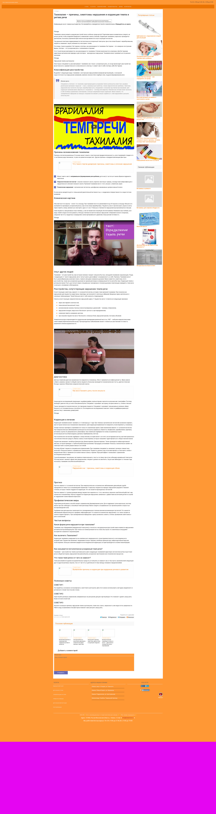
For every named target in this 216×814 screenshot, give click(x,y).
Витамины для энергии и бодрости (148, 208)
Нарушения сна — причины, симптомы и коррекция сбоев (96, 468)
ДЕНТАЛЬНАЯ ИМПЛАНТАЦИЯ (60, 703)
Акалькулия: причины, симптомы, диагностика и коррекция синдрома (94, 641)
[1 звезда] (54, 617)
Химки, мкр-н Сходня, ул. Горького (102, 686)
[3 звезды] (57, 617)
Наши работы (112, 6)
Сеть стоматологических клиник (10, 2)
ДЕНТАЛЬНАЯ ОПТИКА (58, 690)
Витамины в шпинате (144, 188)
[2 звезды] (56, 617)
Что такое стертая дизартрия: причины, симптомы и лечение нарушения (102, 164)
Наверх (160, 697)
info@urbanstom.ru (127, 718)
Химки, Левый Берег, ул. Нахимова (103, 690)
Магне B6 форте (142, 226)
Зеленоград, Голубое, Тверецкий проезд (104, 698)
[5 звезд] (60, 617)
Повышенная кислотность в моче (148, 160)
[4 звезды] (59, 617)
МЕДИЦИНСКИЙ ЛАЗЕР (58, 686)
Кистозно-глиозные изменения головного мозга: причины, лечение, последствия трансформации (148, 140)
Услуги (93, 6)
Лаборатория (101, 6)
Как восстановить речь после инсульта (89, 391)
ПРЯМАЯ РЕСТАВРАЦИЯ (58, 698)
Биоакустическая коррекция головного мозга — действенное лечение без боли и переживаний (107, 642)
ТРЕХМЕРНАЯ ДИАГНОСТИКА (59, 694)
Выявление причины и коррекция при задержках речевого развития (100, 569)
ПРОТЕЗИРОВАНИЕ (57, 707)
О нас (87, 6)
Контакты (127, 6)
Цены (121, 6)
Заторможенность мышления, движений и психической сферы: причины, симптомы (79, 642)
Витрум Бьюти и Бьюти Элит (146, 265)
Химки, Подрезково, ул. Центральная (103, 694)
